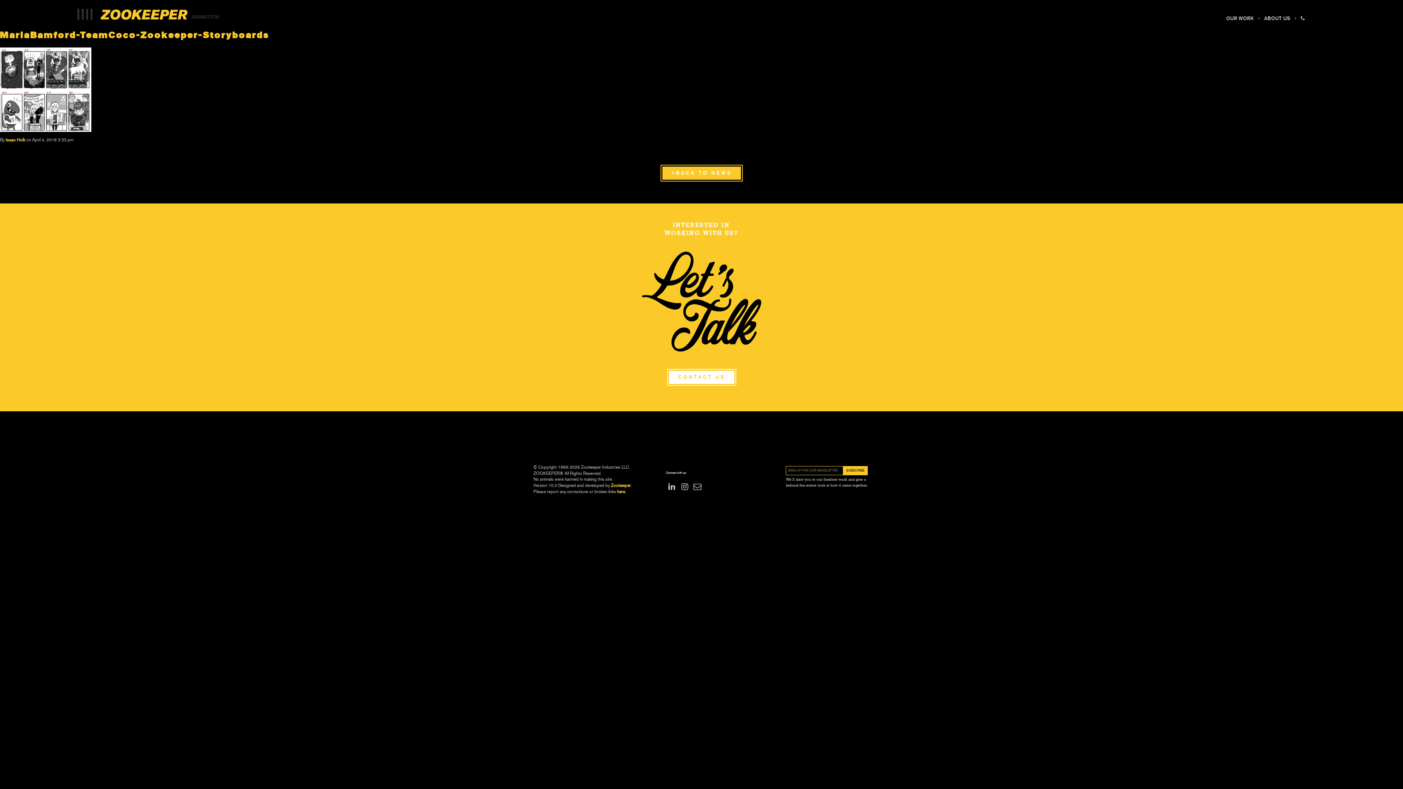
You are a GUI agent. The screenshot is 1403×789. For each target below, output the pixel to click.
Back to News (704, 173)
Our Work (1240, 18)
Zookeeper (621, 485)
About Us (1277, 18)
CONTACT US (701, 377)
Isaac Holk (15, 139)
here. (621, 491)
